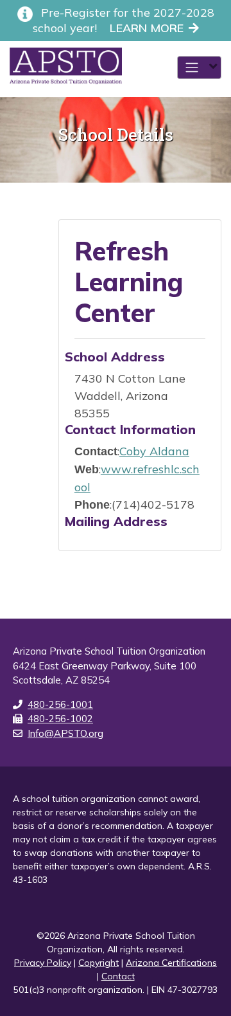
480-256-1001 (60, 704)
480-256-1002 (60, 718)
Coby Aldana (154, 451)
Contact (118, 976)
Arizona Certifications (171, 962)
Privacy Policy (42, 962)
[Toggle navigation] (199, 67)
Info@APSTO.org (65, 733)
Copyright (98, 962)
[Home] (61, 66)
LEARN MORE (147, 28)
